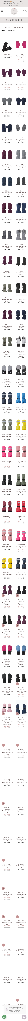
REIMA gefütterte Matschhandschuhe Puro (21, 491)
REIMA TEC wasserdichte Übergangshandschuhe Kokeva (7, 602)
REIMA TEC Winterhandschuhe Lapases (21, 979)
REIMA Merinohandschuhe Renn (21, 55)
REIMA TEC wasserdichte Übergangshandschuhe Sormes (7, 662)
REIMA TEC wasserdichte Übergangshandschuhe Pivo (21, 751)
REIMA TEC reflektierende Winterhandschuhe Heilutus (21, 382)
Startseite (7, 27)
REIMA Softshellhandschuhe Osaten (7, 272)
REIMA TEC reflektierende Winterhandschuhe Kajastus (7, 382)
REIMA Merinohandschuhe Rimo (21, 84)
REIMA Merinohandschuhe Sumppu (7, 139)
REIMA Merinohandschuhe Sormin (7, 112)
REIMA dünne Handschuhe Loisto (7, 55)
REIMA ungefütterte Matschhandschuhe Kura (7, 409)
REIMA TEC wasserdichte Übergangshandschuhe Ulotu (7, 632)
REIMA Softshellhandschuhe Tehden (21, 299)
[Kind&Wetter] (14, 11)
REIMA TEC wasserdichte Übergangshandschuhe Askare (21, 690)
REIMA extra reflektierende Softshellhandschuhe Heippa (21, 353)
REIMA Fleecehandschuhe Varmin (7, 219)
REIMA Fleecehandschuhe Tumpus (7, 165)
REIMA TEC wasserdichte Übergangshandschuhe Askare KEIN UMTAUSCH (7, 721)
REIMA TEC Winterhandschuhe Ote (7, 839)
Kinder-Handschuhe (18, 27)
